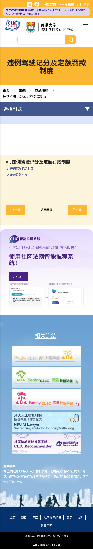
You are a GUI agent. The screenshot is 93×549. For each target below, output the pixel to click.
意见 (69, 517)
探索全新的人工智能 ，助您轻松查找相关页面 (46, 11)
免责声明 (46, 525)
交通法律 (41, 90)
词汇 (35, 517)
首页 (6, 90)
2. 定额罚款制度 (19, 175)
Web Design (39, 544)
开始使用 (18, 277)
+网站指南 (67, 4)
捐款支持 (50, 4)
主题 (22, 90)
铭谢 (80, 517)
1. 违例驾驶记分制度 (22, 168)
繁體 (86, 4)
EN (79, 4)
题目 (24, 517)
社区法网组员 (52, 517)
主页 (13, 517)
